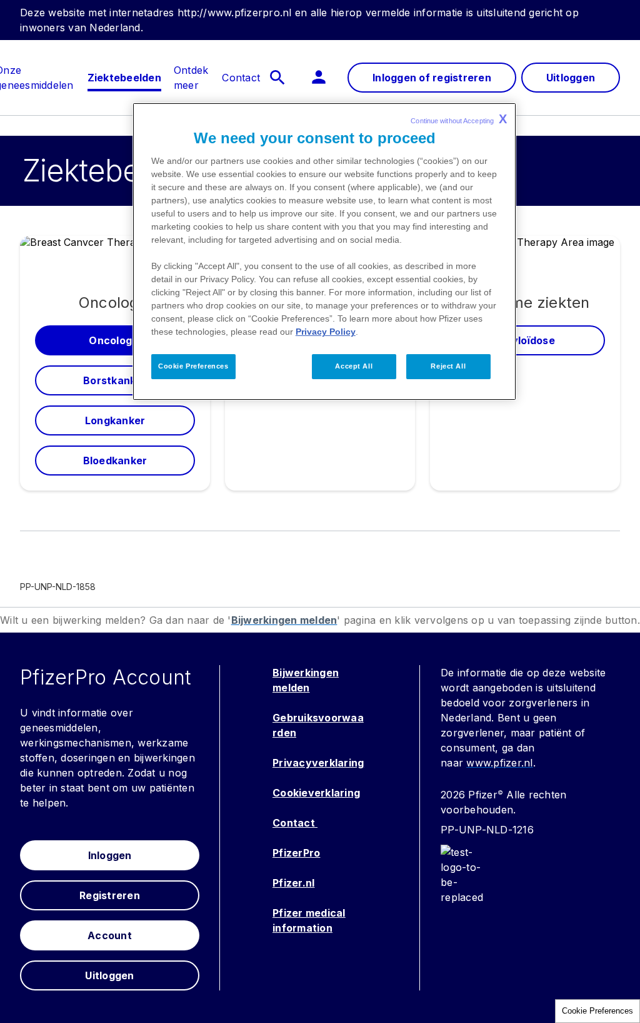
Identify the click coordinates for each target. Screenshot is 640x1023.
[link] (124, 77)
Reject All (448, 366)
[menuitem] (124, 77)
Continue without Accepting (459, 119)
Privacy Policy (326, 332)
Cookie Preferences (597, 1010)
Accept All (353, 366)
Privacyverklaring (318, 762)
